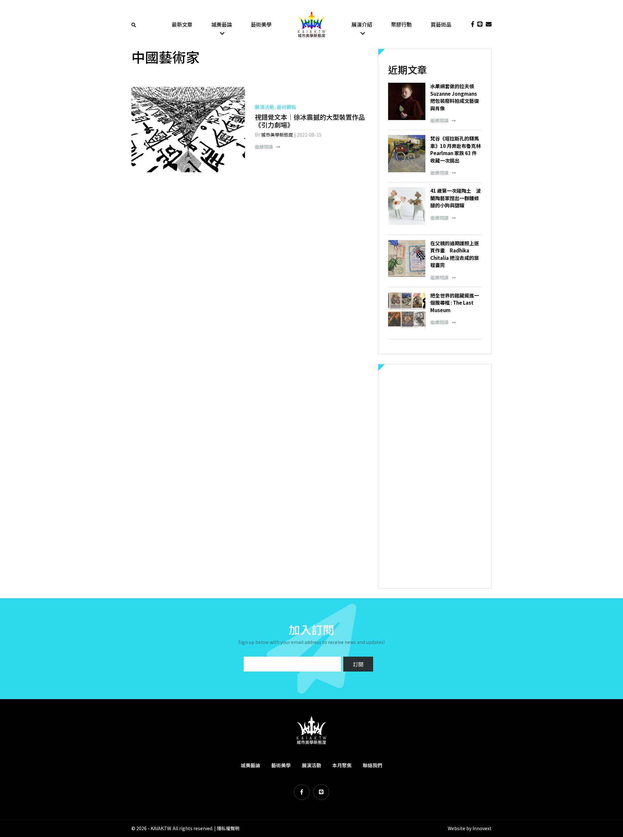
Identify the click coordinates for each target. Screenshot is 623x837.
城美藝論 (221, 24)
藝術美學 (261, 24)
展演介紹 (361, 24)
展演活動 (311, 765)
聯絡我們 (372, 765)
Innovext (482, 828)
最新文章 (182, 24)
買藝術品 (441, 24)
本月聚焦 (342, 765)
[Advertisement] (435, 476)
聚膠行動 (401, 24)
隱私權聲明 (228, 828)
